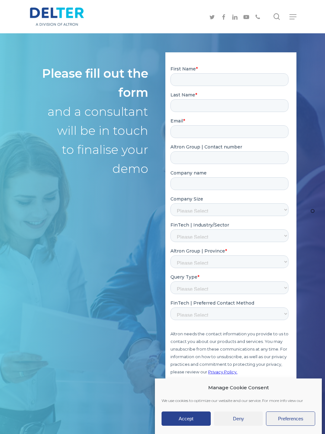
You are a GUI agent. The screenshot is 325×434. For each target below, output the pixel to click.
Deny (238, 418)
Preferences (290, 418)
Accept (186, 418)
